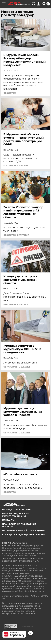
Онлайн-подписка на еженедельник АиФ (15, 514)
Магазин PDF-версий (14, 530)
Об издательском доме (16, 509)
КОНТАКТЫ (8, 520)
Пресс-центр (36, 530)
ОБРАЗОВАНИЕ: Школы (16, 367)
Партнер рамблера (26, 626)
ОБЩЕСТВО (9, 93)
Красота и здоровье (15, 166)
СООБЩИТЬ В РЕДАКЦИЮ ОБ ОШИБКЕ (23, 534)
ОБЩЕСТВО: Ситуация (16, 235)
